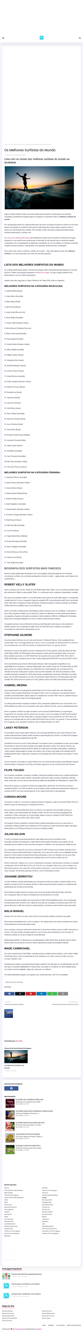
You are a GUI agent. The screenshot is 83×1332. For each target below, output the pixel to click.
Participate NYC (47, 1200)
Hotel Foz (45, 1192)
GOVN (6, 1200)
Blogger (44, 1197)
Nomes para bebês (8, 1316)
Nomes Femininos (8, 1313)
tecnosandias (8, 1219)
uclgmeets (45, 1219)
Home (43, 1325)
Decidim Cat (46, 1209)
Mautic (44, 1216)
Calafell (6, 1212)
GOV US (6, 1188)
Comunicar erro (7, 1320)
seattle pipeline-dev (11, 1226)
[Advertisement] (41, 18)
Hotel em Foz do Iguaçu (49, 1190)
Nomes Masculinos (48, 1313)
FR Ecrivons (8, 1204)
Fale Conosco (61, 1325)
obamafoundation (48, 1226)
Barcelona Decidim (10, 1207)
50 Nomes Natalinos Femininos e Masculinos (34, 1111)
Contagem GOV (46, 1202)
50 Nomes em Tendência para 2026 (29, 1099)
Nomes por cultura (48, 1316)
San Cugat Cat (8, 1209)
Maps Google (8, 1192)
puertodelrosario (9, 1224)
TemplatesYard (19, 1329)
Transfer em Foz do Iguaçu (50, 1233)
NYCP (6, 1202)
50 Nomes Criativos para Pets (28, 1146)
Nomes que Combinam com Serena (26, 1294)
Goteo (6, 1216)
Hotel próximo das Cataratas (13, 1190)
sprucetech (8, 1214)
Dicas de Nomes (7, 1311)
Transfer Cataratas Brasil (50, 1195)
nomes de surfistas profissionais (18, 238)
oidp (43, 1224)
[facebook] (11, 1088)
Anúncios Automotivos (49, 1228)
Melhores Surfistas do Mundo (22, 144)
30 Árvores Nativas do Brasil (28, 1134)
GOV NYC (44, 1188)
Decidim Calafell (47, 1212)
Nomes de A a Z (47, 1311)
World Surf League (43, 272)
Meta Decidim (8, 1221)
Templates (38, 1329)
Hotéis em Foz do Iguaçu (12, 1231)
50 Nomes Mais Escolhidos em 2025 (30, 1123)
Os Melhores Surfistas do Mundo (14, 1066)
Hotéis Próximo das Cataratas (13, 1197)
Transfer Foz (46, 1207)
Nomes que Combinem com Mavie (26, 1284)
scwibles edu (8, 1228)
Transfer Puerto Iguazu (11, 1195)
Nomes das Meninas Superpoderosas (27, 1274)
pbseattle (45, 1221)
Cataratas (7, 1236)
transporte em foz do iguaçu (51, 1231)
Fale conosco (46, 1318)
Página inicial (8, 144)
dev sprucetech (47, 1214)
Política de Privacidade (9, 1318)
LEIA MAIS (26, 1104)
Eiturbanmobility (47, 1204)
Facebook (51, 1325)
